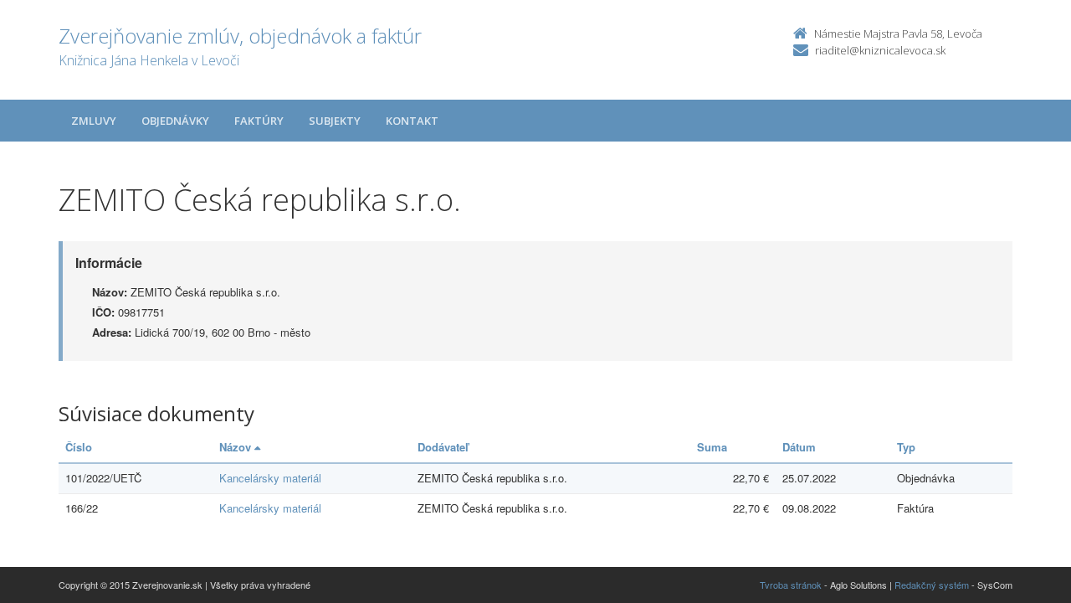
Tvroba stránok (791, 584)
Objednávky (175, 120)
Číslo (78, 447)
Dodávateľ (443, 447)
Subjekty (335, 120)
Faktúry (259, 120)
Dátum (799, 447)
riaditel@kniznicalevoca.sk (880, 50)
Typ (906, 447)
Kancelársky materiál (270, 478)
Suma (712, 447)
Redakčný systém (931, 584)
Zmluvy (93, 120)
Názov (236, 447)
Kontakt (412, 120)
